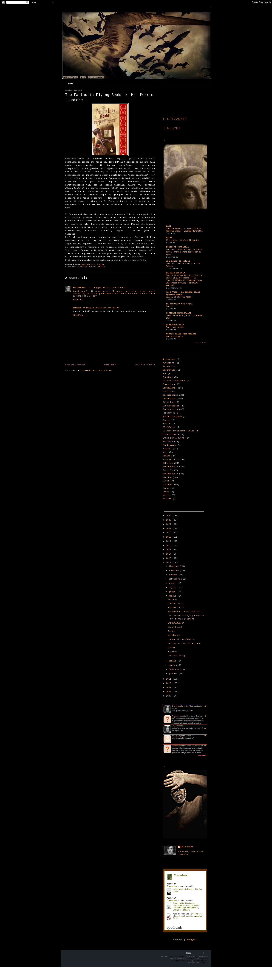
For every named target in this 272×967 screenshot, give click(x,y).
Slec (168, 226)
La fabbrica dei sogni (179, 304)
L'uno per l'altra (173, 438)
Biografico (169, 370)
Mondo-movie (170, 445)
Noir (165, 452)
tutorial (191, 959)
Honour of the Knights (181, 639)
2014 (169, 554)
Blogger (191, 939)
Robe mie (168, 463)
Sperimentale (170, 474)
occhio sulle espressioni (181, 334)
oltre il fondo (176, 957)
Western (167, 499)
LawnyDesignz (201, 961)
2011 (169, 679)
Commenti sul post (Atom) (97, 370)
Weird (166, 495)
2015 (169, 550)
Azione (166, 366)
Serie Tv (168, 470)
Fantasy (101, 267)
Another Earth (176, 603)
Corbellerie (170, 388)
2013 (169, 558)
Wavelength (174, 635)
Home (70, 84)
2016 (169, 545)
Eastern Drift (176, 607)
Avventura (168, 363)
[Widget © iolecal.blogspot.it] (202, 756)
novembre (174, 570)
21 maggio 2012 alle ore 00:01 (108, 287)
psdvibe (204, 959)
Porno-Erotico (171, 459)
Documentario (170, 395)
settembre (175, 579)
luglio (173, 587)
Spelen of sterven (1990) (179, 297)
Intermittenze (171, 434)
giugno (173, 592)
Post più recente (75, 365)
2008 (169, 692)
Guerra (166, 420)
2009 (169, 687)
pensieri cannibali (177, 247)
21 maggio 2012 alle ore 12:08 (100, 308)
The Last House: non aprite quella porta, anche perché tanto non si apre (184, 252)
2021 (169, 524)
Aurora (171, 631)
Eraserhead (79, 287)
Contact (170, 306)
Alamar (171, 647)
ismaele (77, 308)
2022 (169, 520)
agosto (173, 583)
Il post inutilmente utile (178, 431)
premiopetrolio (175, 325)
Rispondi (78, 299)
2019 (169, 533)
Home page (110, 365)
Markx (169, 237)
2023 (169, 516)
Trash (166, 488)
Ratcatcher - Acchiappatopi (184, 612)
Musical (167, 449)
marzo (172, 665)
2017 (169, 541)
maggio (173, 596)
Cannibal (168, 377)
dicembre (174, 566)
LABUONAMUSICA (176, 623)
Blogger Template (181, 961)
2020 (169, 528)
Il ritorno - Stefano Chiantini (182, 240)
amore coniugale (174, 336)
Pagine (166, 456)
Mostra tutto (201, 343)
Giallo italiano (172, 416)
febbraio (174, 669)
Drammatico (169, 398)
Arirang (172, 599)
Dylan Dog (168, 402)
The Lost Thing (176, 656)
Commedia (168, 384)
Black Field (175, 627)
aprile (173, 661)
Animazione (82, 267)
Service (172, 651)
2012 (169, 562)
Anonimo (175, 716)
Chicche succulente (174, 381)
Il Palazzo (169, 427)
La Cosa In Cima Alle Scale (184, 643)
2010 (169, 683)
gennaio (174, 673)
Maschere (168, 441)
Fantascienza (170, 409)
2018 (169, 537)
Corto (92, 267)
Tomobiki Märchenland (178, 313)
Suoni (166, 481)
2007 (169, 696)
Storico (167, 477)
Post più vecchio (145, 365)
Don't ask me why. (175, 327)
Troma (166, 492)
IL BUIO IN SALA (175, 273)
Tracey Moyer (177, 736)
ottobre (174, 575)
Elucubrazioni (171, 406)
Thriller (168, 484)
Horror (166, 423)
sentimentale (170, 466)
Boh (165, 373)
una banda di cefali (178, 261)
